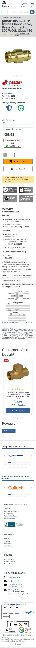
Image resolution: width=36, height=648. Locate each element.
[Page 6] (25, 462)
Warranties (8, 543)
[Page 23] (13, 467)
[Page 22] (9, 467)
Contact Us (8, 539)
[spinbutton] (11, 155)
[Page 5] (21, 462)
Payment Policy (9, 559)
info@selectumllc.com (15, 581)
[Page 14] (29, 464)
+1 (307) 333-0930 (14, 577)
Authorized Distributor (11, 511)
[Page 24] (17, 467)
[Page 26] (25, 467)
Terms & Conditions (10, 516)
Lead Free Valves (15, 17)
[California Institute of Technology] (15, 487)
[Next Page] (31, 456)
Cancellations (8, 546)
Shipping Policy (9, 561)
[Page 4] (17, 462)
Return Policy (8, 564)
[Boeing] (15, 455)
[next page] (23, 418)
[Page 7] (29, 462)
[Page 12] (21, 464)
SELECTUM (5, 7)
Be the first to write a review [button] (22, 34)
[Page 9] (9, 464)
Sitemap (18, 644)
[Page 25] (21, 467)
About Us (7, 509)
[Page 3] (13, 462)
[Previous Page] (4, 456)
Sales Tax (7, 541)
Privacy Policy (8, 513)
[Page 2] (9, 462)
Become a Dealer (10, 518)
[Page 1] (5, 462)
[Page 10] (13, 464)
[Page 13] (25, 464)
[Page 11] (17, 464)
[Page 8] (5, 464)
